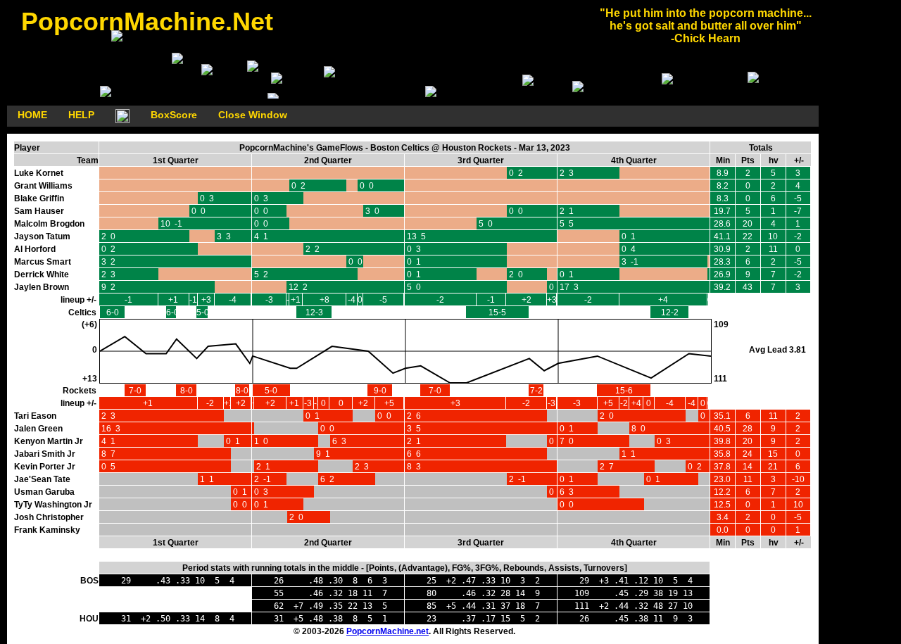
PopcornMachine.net (387, 631)
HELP (81, 114)
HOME (32, 114)
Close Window (252, 114)
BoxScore (174, 114)
